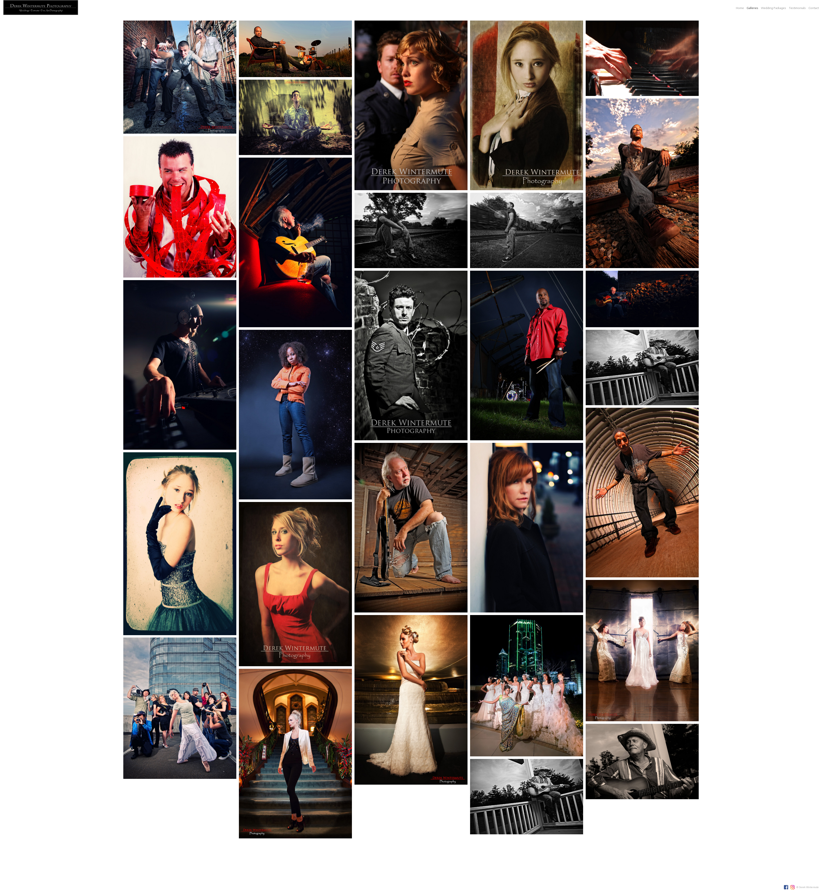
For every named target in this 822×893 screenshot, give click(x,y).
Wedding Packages (773, 8)
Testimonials (797, 8)
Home (740, 8)
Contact (814, 8)
